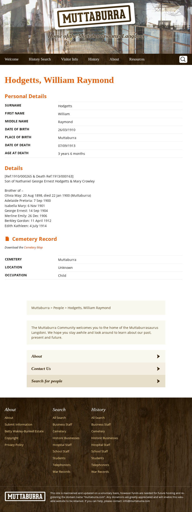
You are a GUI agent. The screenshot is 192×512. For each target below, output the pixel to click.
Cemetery (59, 431)
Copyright (11, 438)
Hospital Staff (62, 445)
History (93, 59)
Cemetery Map (33, 247)
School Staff (61, 451)
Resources (136, 59)
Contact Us (41, 368)
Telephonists (61, 465)
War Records (61, 472)
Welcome (11, 59)
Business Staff (62, 425)
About (114, 59)
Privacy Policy (14, 445)
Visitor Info (69, 59)
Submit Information (18, 425)
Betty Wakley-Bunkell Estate (24, 431)
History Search (40, 59)
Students (59, 458)
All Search (59, 418)
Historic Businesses (66, 438)
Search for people (46, 381)
